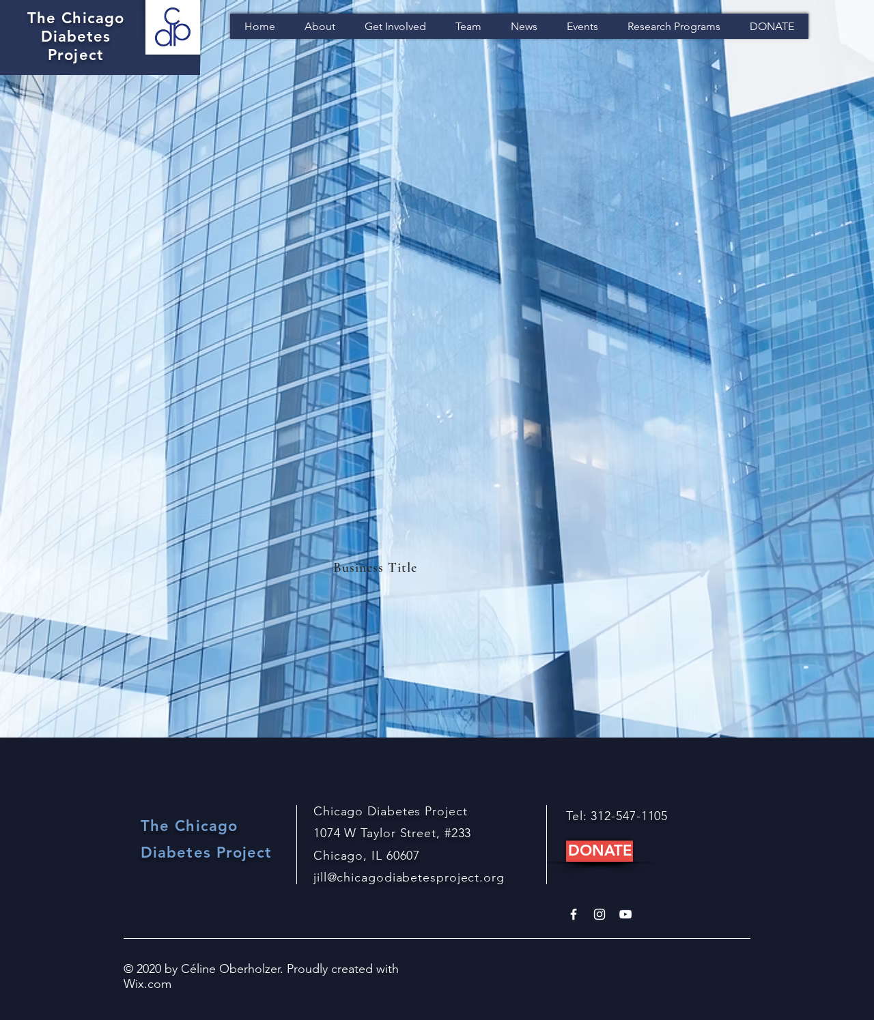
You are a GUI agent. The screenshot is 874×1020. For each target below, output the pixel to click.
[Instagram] (599, 914)
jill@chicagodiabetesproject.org (409, 877)
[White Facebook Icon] (573, 914)
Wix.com (147, 983)
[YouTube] (625, 914)
